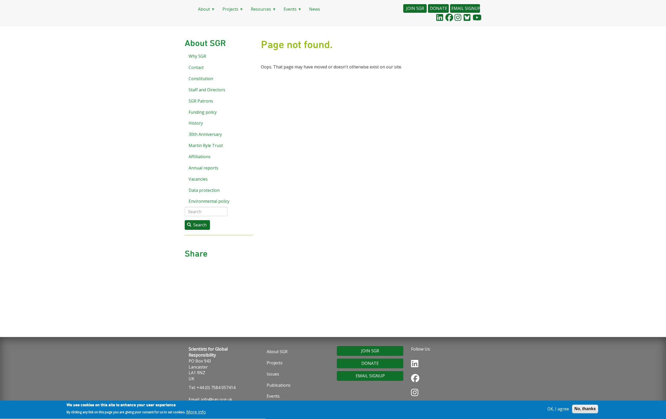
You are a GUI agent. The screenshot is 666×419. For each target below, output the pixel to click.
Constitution (201, 78)
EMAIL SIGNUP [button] (465, 8)
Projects (228, 10)
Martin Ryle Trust (206, 145)
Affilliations (199, 157)
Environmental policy (209, 201)
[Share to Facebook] (215, 270)
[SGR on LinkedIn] (439, 17)
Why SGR (197, 56)
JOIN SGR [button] (415, 8)
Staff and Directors (207, 90)
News (314, 9)
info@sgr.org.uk (216, 399)
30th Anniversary (205, 134)
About (202, 10)
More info (196, 412)
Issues (273, 374)
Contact (196, 67)
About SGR (277, 351)
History (196, 123)
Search (199, 225)
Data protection (204, 190)
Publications (279, 385)
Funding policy (203, 112)
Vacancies (198, 179)
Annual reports (203, 168)
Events (288, 10)
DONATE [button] (438, 8)
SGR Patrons (201, 101)
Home (187, 9)
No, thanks (585, 409)
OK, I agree (558, 409)
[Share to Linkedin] (223, 270)
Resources (259, 10)
